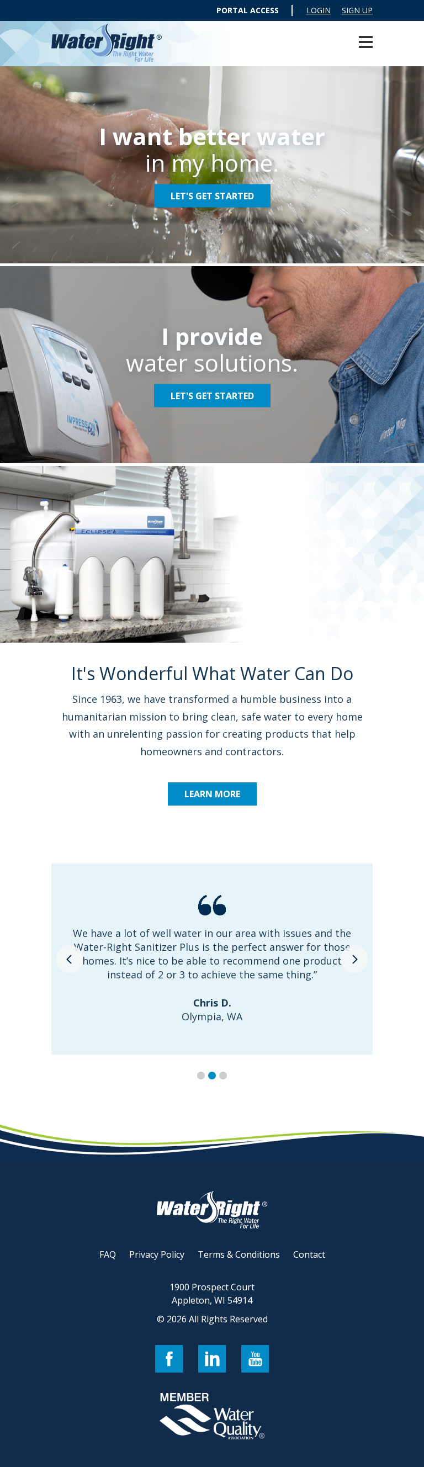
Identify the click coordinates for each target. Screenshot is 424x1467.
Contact (309, 1254)
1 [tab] (201, 1075)
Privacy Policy (156, 1254)
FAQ (107, 1254)
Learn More (212, 794)
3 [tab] (223, 1075)
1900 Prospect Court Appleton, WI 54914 (212, 1293)
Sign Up (357, 10)
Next (354, 959)
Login (318, 10)
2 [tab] (212, 1075)
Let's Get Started (212, 195)
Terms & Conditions (239, 1254)
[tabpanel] (212, 959)
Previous (69, 959)
